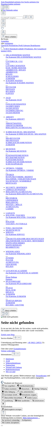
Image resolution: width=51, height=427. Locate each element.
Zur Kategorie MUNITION (16, 151)
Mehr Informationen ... (31, 418)
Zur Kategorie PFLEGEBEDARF (19, 284)
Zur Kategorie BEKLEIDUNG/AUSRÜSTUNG (24, 194)
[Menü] (3, 13)
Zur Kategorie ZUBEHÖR (16, 296)
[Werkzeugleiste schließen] (3, 404)
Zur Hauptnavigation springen (20, 3)
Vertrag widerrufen (8, 351)
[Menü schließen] (7, 85)
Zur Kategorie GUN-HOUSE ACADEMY (22, 273)
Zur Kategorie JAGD (14, 100)
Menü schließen (10, 37)
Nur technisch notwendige (11, 420)
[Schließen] (2, 425)
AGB (8, 361)
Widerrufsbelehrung (13, 363)
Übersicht (5, 46)
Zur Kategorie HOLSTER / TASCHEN (21, 217)
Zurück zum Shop (7, 335)
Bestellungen (35, 46)
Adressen (26, 46)
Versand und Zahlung (14, 367)
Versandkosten (41, 376)
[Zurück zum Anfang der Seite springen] (3, 413)
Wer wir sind (10, 372)
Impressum (10, 359)
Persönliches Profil (16, 46)
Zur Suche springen (28, 2)
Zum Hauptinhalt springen (11, 2)
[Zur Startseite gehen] (9, 10)
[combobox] (12, 18)
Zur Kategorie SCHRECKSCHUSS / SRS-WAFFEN (26, 134)
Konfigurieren (26, 420)
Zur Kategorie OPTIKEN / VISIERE (20, 170)
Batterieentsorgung (13, 369)
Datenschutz (10, 365)
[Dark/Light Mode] (5, 7)
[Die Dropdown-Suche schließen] (31, 17)
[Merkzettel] (2, 29)
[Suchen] (25, 17)
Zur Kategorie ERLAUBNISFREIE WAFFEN (23, 57)
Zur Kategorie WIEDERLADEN (18, 254)
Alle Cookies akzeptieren (10, 423)
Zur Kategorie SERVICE (15, 234)
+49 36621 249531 (34, 343)
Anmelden (5, 41)
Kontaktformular (20, 349)
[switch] (8, 385)
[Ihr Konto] (3, 32)
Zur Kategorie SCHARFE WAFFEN (20, 83)
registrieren (9, 43)
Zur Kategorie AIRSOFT (15, 119)
